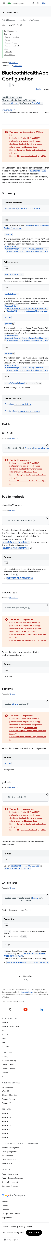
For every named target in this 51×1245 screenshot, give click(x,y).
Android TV (6, 1103)
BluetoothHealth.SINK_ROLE (18, 868)
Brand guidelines (25, 1227)
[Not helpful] (21, 25)
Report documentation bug (12, 1178)
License (13, 1227)
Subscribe (34, 1232)
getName (8, 323)
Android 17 (6, 1113)
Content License (27, 992)
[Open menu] (3, 3)
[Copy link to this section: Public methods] (26, 496)
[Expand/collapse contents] (16, 31)
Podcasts (5, 1046)
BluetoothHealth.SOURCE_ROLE (25, 866)
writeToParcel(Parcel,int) (16, 542)
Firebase (5, 1210)
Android (5, 1022)
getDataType (10, 294)
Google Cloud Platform (11, 1214)
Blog (3, 1042)
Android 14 (6, 1125)
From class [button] (18, 404)
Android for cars (8, 1099)
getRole (8, 353)
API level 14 (13, 63)
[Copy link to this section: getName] (15, 689)
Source (5, 1034)
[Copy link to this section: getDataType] (19, 592)
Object (14, 103)
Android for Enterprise (10, 1026)
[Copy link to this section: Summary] (17, 193)
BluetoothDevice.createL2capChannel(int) (27, 251)
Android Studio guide (10, 1148)
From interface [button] (22, 208)
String (8, 317)
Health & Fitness (8, 1065)
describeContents (13, 274)
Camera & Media (8, 1069)
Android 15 (6, 1121)
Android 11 (6, 1137)
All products (7, 1218)
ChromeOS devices (9, 1095)
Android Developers (9, 20)
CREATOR (8, 234)
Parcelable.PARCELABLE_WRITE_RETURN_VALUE (27, 962)
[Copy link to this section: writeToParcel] (20, 883)
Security (5, 1030)
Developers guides (9, 1152)
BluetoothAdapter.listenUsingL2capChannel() (27, 249)
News (4, 1038)
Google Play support (10, 1182)
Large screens (7, 1087)
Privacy (5, 1073)
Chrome (5, 1206)
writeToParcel (11, 383)
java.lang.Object (8, 110)
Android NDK (7, 1163)
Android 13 (6, 1129)
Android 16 (6, 1117)
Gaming (5, 1057)
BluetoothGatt (30, 147)
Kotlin (38, 89)
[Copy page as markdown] (13, 85)
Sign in (45, 3)
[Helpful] (17, 25)
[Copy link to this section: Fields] (12, 424)
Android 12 (6, 1133)
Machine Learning (9, 1061)
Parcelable (37, 103)
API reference (10, 12)
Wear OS (5, 1091)
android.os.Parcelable (29, 208)
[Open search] (33, 2)
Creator (28, 225)
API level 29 (17, 66)
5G (3, 1076)
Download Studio (8, 1159)
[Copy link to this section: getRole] (13, 782)
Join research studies (10, 1186)
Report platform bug (10, 1174)
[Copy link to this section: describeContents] (25, 505)
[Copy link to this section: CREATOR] (15, 433)
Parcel (22, 383)
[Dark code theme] (47, 445)
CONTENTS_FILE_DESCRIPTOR (16, 548)
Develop (23, 20)
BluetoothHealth (38, 171)
